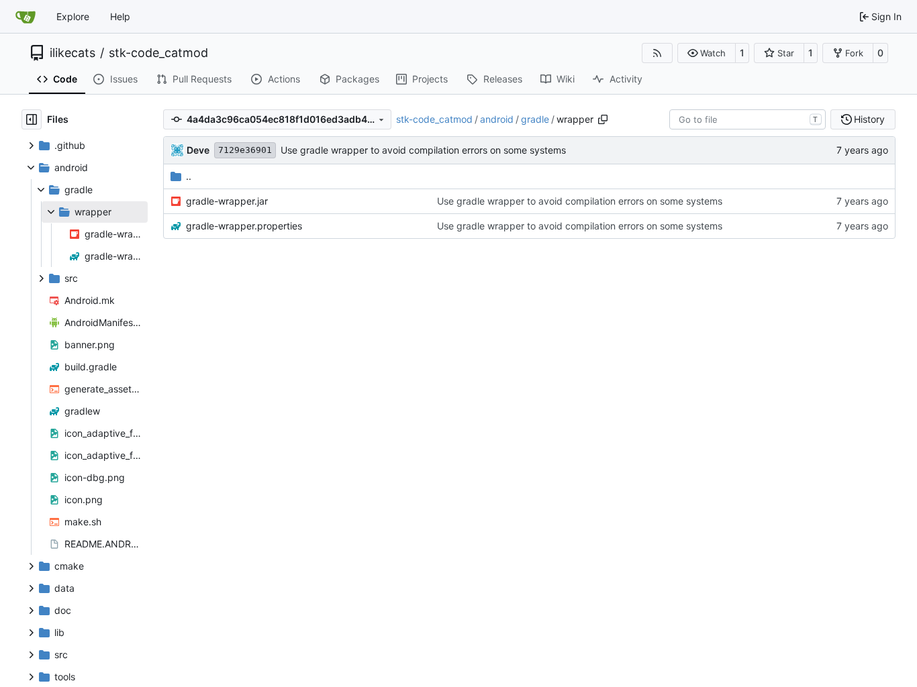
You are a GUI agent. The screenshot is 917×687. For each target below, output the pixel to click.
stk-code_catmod (158, 53)
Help (120, 16)
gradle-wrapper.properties (244, 225)
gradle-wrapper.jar (227, 201)
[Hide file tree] (31, 119)
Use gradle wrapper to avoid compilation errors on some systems (423, 150)
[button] (706, 53)
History (869, 119)
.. (188, 176)
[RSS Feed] (657, 53)
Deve (198, 150)
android (497, 119)
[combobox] (747, 119)
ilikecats (72, 53)
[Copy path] (603, 119)
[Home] (25, 17)
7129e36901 (245, 150)
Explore (72, 16)
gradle (535, 119)
